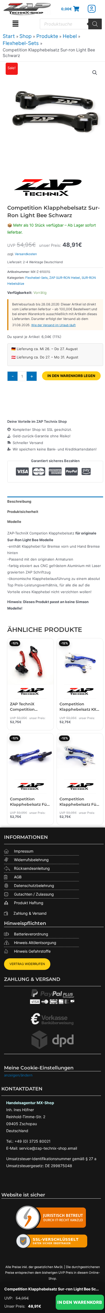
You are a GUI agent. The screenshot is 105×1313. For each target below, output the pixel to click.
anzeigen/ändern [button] (18, 1075)
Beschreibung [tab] (19, 501)
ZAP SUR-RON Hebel (64, 278)
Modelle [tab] (14, 521)
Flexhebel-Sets (36, 278)
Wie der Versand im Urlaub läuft (53, 325)
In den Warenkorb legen (71, 376)
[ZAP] (47, 187)
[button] (15, 24)
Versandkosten (26, 254)
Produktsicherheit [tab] (22, 511)
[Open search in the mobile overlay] (71, 24)
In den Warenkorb (79, 1302)
